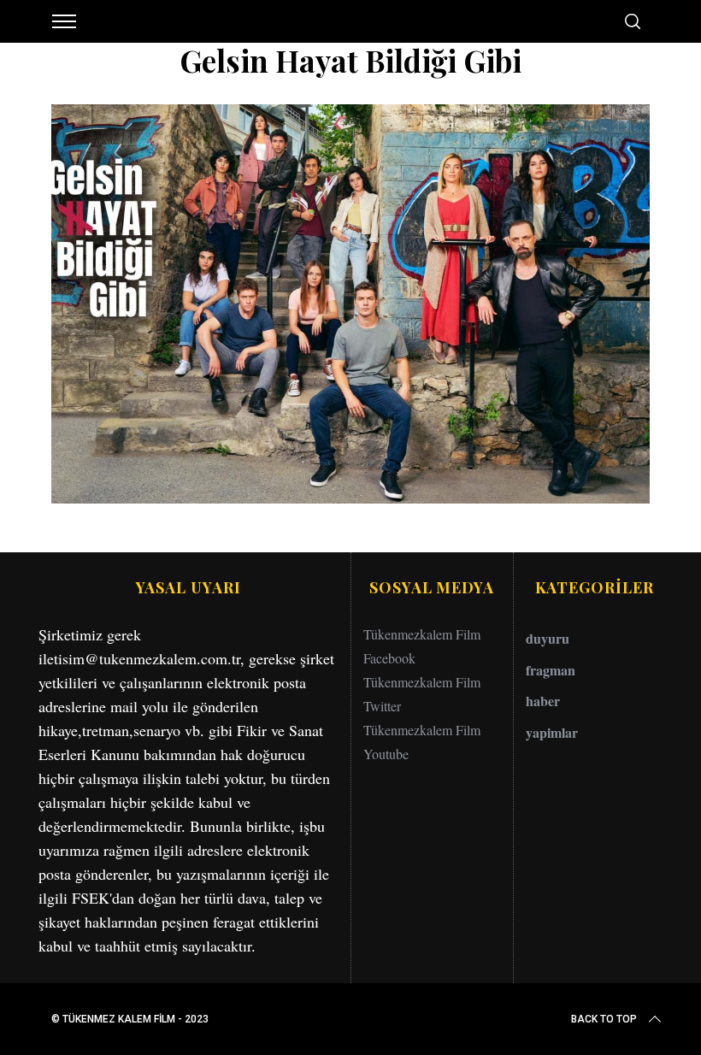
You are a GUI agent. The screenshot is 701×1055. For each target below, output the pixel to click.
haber (543, 700)
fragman (550, 670)
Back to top (604, 1019)
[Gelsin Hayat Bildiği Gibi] (350, 497)
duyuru (547, 638)
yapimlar (552, 732)
